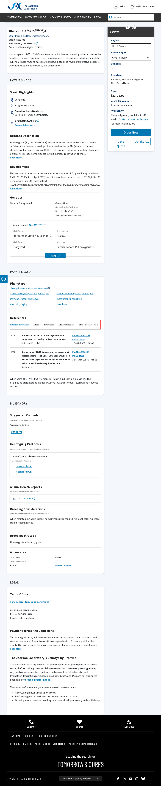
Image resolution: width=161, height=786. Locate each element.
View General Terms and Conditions (29, 601)
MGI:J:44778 (78, 355)
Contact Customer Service (133, 119)
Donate (79, 727)
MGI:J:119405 (78, 339)
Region (115, 40)
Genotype (116, 75)
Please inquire (63, 565)
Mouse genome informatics (50, 744)
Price (114, 90)
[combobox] (80, 778)
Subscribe (128, 727)
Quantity (116, 63)
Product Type (118, 52)
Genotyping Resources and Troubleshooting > (29, 449)
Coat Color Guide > (18, 561)
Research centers (20, 744)
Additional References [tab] (43, 325)
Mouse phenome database (83, 744)
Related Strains (145, 6)
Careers (28, 736)
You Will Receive (120, 101)
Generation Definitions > (67, 207)
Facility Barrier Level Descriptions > (24, 491)
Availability (117, 110)
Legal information (47, 736)
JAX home (15, 736)
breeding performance (37, 679)
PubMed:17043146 (81, 335)
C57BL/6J (16, 432)
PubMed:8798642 (80, 352)
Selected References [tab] (19, 325)
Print (122, 6)
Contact (31, 727)
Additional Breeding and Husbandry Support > (29, 513)
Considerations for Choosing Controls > (26, 420)
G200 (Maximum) (26, 498)
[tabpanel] (55, 351)
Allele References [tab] (66, 325)
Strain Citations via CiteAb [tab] (91, 325)
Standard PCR (24, 466)
